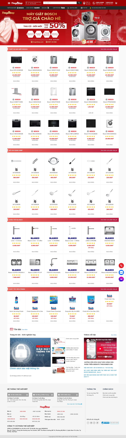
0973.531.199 (36, 421)
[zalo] (121, 272)
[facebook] (88, 423)
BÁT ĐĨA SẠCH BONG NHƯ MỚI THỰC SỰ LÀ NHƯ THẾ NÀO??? (100, 375)
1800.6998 (23, 411)
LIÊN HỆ (91, 113)
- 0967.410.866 (36, 411)
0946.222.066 (61, 411)
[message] (121, 279)
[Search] (79, 3)
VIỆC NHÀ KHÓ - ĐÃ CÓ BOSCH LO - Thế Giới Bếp (98, 367)
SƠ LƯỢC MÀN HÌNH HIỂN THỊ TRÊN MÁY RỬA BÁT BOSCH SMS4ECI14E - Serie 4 (100, 371)
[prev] (1, 27)
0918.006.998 (36, 419)
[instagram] (94, 423)
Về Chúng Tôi (90, 395)
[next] (124, 27)
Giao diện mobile (114, 422)
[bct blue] (105, 422)
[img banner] (63, 27)
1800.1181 (60, 414)
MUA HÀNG (16, 81)
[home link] (17, 3)
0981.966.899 (61, 417)
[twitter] (96, 422)
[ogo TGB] (44, 407)
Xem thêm (25, 329)
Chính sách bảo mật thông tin (24, 368)
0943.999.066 (23, 419)
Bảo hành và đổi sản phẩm (109, 393)
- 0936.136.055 (74, 414)
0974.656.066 (11, 421)
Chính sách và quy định (109, 395)
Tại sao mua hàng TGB (92, 393)
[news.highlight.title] (30, 352)
